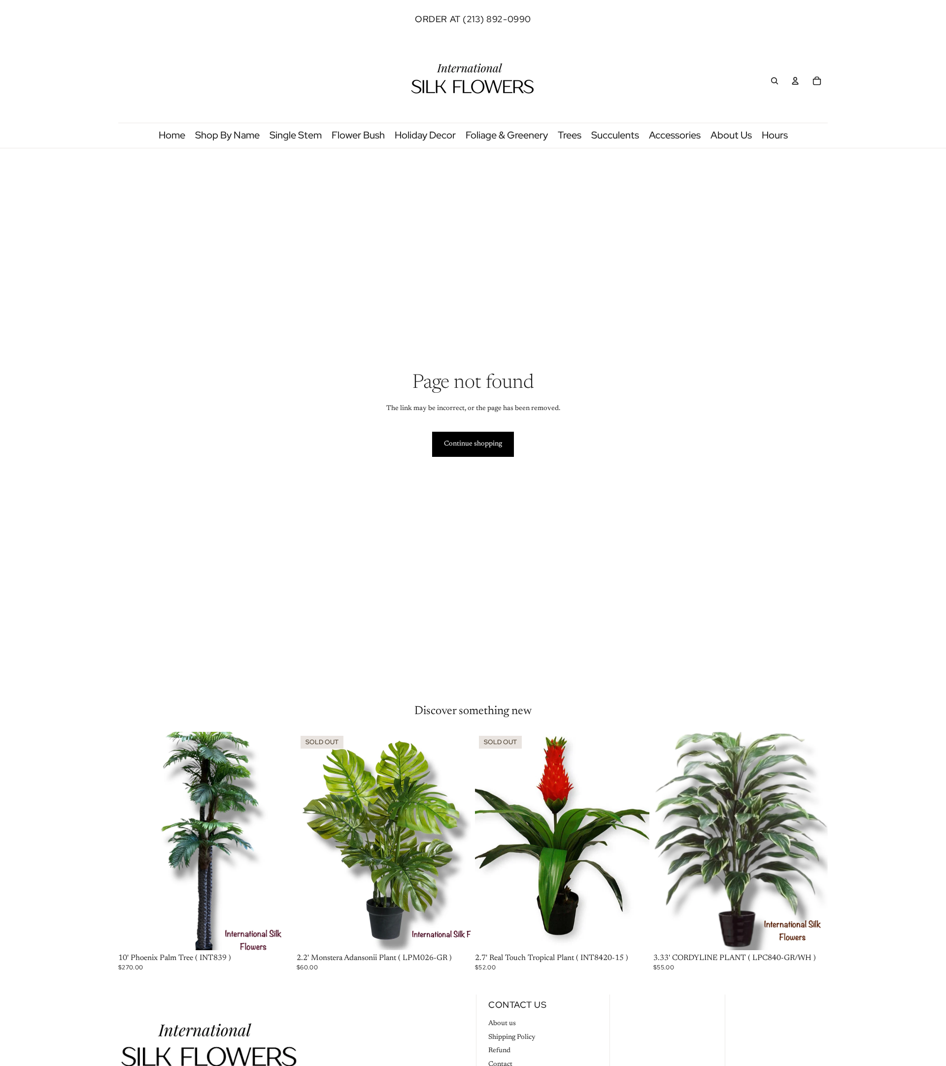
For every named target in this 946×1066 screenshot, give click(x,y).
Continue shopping (473, 444)
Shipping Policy (512, 1037)
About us (502, 1023)
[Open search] (774, 81)
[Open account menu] (795, 81)
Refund (499, 1050)
